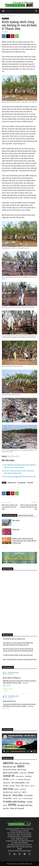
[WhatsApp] (17, 36)
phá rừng (8, 789)
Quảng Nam (23, 789)
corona (30, 773)
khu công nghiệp (18, 783)
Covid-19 (8, 776)
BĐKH (20, 766)
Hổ (16, 779)
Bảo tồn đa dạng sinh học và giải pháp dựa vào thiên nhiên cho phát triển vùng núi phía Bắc (18, 650)
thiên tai (7, 795)
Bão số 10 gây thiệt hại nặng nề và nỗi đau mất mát (19, 659)
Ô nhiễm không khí (27, 798)
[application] (19, 743)
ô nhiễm (29, 802)
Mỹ (22, 786)
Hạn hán (12, 779)
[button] (3, 11)
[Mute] (32, 751)
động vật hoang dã (17, 808)
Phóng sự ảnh (10, 15)
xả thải (20, 798)
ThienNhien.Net (13, 673)
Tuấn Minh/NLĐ (13, 456)
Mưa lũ (18, 786)
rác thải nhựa (7, 792)
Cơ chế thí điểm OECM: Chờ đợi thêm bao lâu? (18, 655)
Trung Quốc (28, 795)
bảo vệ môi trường (9, 769)
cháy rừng (23, 773)
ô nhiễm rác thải (11, 482)
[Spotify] (24, 854)
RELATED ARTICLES (9, 515)
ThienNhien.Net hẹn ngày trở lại (14, 639)
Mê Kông (6, 786)
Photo (8, 685)
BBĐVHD (8, 763)
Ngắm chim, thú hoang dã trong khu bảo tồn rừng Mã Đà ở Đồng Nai (24, 540)
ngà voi (32, 785)
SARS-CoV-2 (17, 792)
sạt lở (24, 792)
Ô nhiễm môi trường (14, 801)
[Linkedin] (14, 854)
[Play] (4, 751)
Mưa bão (12, 785)
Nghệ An (27, 785)
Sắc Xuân (16, 520)
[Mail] (19, 854)
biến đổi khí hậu (22, 763)
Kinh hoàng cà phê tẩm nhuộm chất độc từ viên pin (28, 507)
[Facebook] (4, 36)
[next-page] (6, 548)
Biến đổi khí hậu (9, 767)
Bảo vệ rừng (22, 769)
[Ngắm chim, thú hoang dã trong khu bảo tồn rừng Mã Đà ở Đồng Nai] (6, 540)
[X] (8, 36)
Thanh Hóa (30, 482)
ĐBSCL (5, 805)
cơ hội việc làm (19, 776)
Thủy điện (17, 795)
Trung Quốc (7, 798)
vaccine (15, 798)
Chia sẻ (6, 690)
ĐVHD (12, 805)
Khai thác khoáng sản (24, 779)
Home (3, 15)
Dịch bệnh (28, 776)
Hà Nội (6, 779)
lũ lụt (27, 783)
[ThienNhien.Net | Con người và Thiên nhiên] (19, 4)
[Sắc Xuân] (6, 522)
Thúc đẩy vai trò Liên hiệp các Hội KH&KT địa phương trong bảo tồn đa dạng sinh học (18, 644)
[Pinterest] (12, 36)
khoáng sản (6, 783)
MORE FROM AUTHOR (25, 515)
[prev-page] (3, 548)
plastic (16, 789)
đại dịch (6, 808)
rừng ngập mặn (21, 482)
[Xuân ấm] (6, 531)
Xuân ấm (15, 529)
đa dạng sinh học (24, 805)
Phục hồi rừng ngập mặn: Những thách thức (20, 476)
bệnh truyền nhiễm (11, 773)
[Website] (29, 854)
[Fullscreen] (35, 751)
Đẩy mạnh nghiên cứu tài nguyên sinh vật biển (10, 507)
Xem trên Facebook (7, 688)
